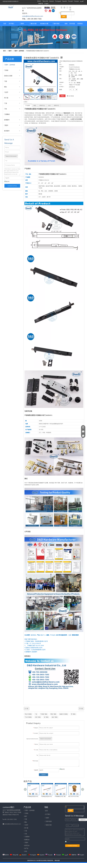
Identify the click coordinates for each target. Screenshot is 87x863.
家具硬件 (7, 131)
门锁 (5, 81)
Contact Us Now (12, 186)
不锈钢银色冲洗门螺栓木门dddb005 (47, 796)
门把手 (6, 92)
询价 (62, 96)
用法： (60, 78)
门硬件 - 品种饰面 (9, 65)
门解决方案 (48, 825)
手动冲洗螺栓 (28, 717)
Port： (60, 84)
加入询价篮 (71, 96)
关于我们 (47, 814)
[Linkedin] (64, 8)
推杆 (25, 816)
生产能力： (61, 86)
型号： (60, 64)
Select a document (45, 738)
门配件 (6, 125)
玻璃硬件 (7, 120)
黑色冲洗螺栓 (28, 714)
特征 (35, 105)
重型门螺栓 (53, 714)
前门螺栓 (46, 717)
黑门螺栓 (73, 714)
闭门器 (6, 98)
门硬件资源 (48, 821)
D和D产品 (42, 105)
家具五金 (26, 845)
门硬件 (47, 818)
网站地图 (57, 860)
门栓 (5, 109)
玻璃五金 (26, 839)
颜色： (60, 74)
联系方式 (56, 105)
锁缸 (5, 87)
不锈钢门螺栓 (43, 714)
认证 (49, 105)
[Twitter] (67, 8)
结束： (60, 71)
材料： (60, 68)
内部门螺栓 (38, 717)
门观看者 (7, 114)
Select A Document (11, 156)
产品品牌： (61, 66)
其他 (25, 851)
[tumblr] (61, 8)
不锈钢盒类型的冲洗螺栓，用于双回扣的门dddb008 (33, 796)
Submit (43, 774)
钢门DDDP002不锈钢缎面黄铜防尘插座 (61, 796)
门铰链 (6, 70)
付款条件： (61, 82)
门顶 (5, 103)
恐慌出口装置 (8, 76)
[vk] (70, 10)
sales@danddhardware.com (12, 824)
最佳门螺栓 (55, 717)
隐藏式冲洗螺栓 (63, 714)
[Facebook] (70, 8)
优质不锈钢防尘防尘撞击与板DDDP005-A (74, 796)
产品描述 (27, 105)
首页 (46, 810)
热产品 (26, 848)
